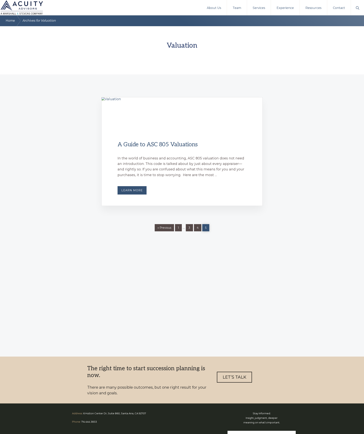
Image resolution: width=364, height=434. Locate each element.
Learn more (134, 191)
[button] (357, 7)
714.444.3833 (89, 421)
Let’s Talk (234, 377)
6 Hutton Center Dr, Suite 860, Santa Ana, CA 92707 (114, 413)
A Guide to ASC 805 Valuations (158, 144)
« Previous (164, 227)
